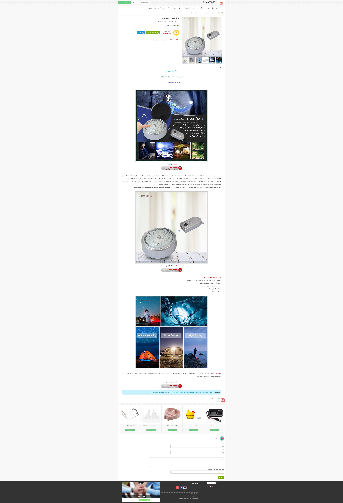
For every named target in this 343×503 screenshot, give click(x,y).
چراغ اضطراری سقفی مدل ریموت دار (192, 392)
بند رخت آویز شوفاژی (130, 425)
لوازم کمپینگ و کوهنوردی (158, 392)
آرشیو (217, 401)
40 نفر (139, 32)
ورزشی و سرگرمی (162, 8)
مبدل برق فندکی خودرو (214, 425)
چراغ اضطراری (179, 392)
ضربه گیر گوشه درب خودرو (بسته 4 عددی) (151, 425)
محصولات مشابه (206, 13)
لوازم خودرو (185, 8)
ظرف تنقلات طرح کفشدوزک (172, 425)
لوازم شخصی (207, 8)
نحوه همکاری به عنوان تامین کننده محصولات (188, 498)
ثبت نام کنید (134, 500)
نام (223, 443)
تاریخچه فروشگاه (194, 493)
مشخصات (218, 13)
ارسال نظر (221, 477)
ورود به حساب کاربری (144, 500)
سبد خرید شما (125, 2)
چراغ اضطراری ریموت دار (208, 392)
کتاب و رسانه (150, 8)
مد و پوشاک (174, 8)
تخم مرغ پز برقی (193, 425)
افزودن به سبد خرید (151, 32)
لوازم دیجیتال (196, 8)
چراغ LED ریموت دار (170, 392)
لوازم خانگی (218, 8)
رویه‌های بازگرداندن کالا (193, 496)
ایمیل (223, 449)
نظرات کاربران (194, 13)
